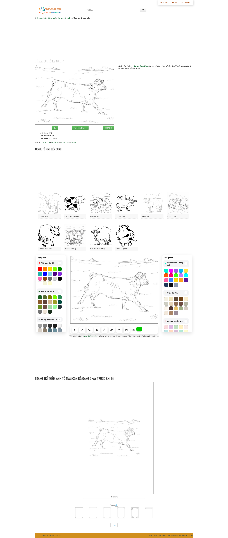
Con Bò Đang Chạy (141, 66)
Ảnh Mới (174, 2)
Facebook (46, 142)
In (55, 128)
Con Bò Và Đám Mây (97, 249)
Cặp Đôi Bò (171, 216)
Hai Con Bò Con (96, 216)
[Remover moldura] (116, 505)
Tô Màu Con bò (65, 18)
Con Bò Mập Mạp (122, 249)
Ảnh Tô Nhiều (185, 2)
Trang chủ (164, 2)
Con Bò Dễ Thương (72, 216)
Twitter (74, 142)
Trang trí (108, 128)
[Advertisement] (114, 38)
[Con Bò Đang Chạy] (74, 95)
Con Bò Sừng (44, 216)
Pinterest (55, 142)
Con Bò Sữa (120, 216)
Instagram (65, 142)
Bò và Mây (145, 216)
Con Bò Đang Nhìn (45, 249)
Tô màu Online (80, 128)
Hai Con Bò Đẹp (70, 249)
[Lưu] (127, 330)
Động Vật (52, 18)
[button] (50, 263)
